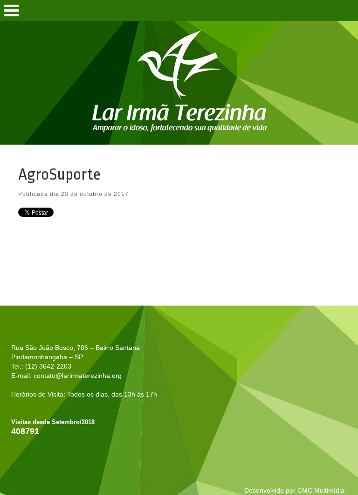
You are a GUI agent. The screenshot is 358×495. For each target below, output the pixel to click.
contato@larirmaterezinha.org (78, 375)
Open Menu (11, 10)
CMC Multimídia (320, 490)
